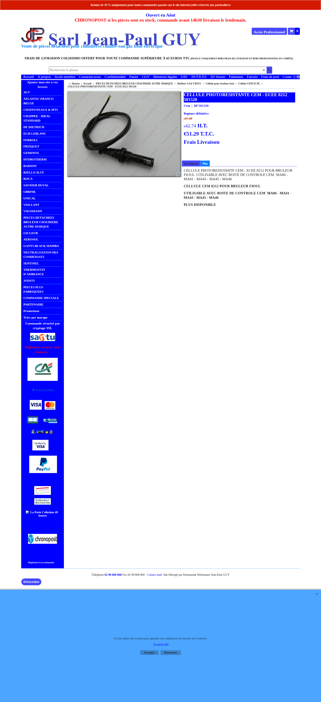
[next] (298, 76)
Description (191, 163)
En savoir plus (160, 644)
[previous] (294, 76)
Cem (187, 105)
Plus (205, 163)
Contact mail (154, 574)
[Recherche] (269, 70)
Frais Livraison (201, 142)
